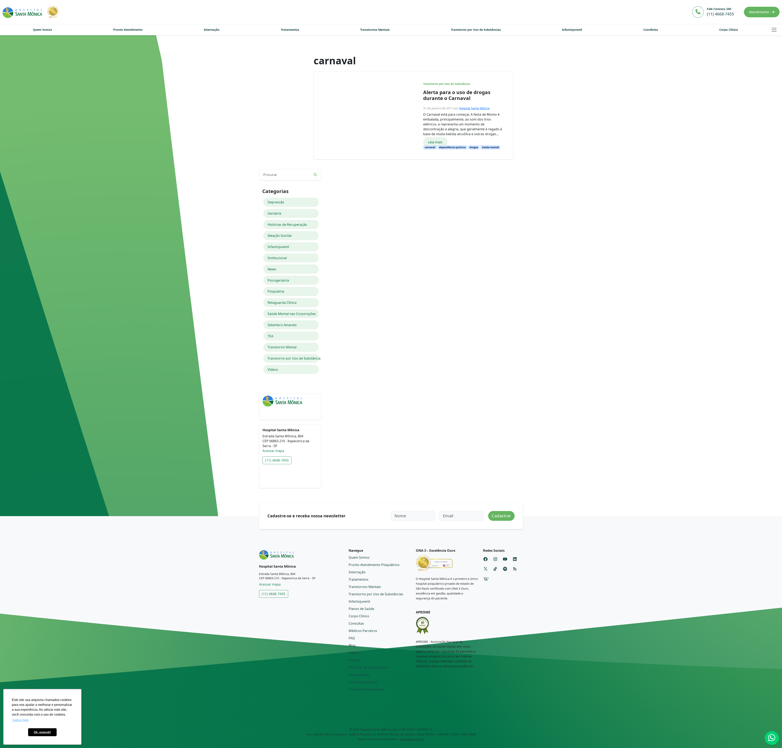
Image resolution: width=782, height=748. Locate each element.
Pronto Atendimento (128, 30)
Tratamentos (290, 30)
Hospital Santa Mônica (474, 108)
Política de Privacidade (366, 689)
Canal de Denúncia (363, 682)
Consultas (356, 623)
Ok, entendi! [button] (42, 732)
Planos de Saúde (361, 609)
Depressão (276, 202)
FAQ (352, 638)
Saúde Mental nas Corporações (292, 313)
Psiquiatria (276, 291)
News (272, 269)
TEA (270, 336)
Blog (352, 645)
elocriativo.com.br (412, 739)
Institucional (277, 258)
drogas (474, 147)
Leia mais (435, 142)
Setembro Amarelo (282, 325)
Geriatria (274, 213)
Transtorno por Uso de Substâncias (476, 30)
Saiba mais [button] (20, 720)
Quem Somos (42, 30)
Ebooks (354, 660)
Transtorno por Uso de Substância (446, 83)
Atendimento (759, 12)
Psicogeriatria (278, 280)
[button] (774, 30)
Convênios (650, 30)
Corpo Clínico (728, 30)
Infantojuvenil (572, 30)
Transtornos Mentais (375, 30)
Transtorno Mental (282, 347)
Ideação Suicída (280, 235)
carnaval (430, 147)
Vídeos (273, 369)
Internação (212, 30)
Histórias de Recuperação (287, 224)
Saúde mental (490, 147)
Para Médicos (359, 674)
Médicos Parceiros (363, 630)
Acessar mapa (273, 451)
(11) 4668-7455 (277, 460)
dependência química (452, 147)
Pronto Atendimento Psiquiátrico (374, 565)
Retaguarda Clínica (282, 302)
